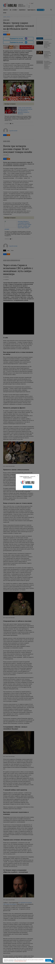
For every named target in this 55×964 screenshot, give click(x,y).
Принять (48, 960)
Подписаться (27, 486)
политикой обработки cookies (20, 961)
